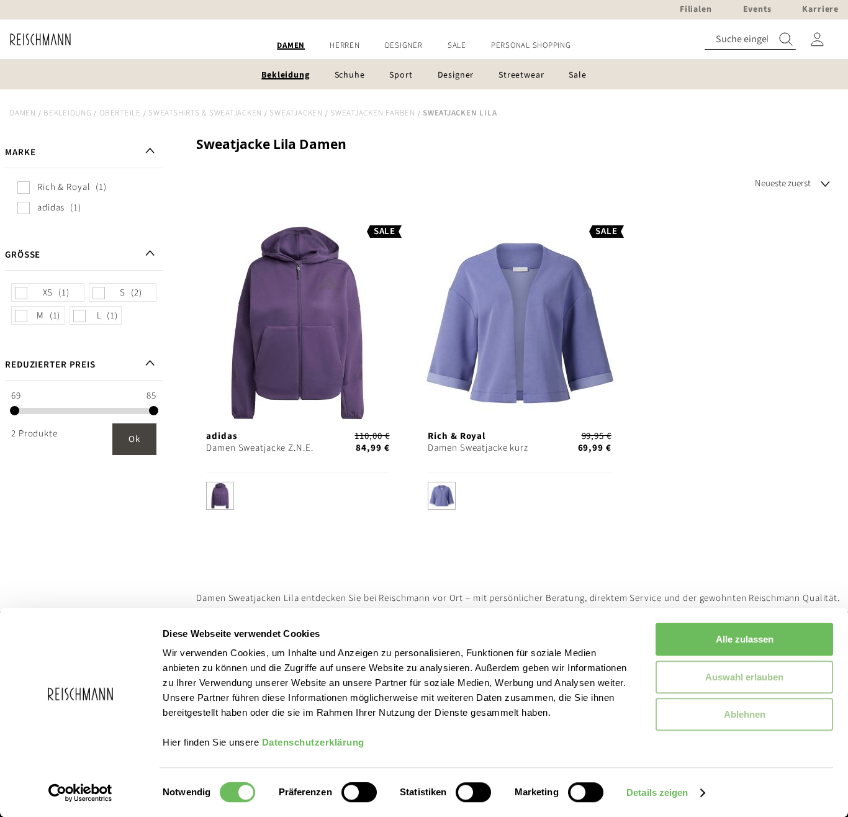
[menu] (424, 46)
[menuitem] (290, 46)
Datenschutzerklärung (313, 742)
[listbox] (297, 499)
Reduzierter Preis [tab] (50, 364)
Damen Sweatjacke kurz (478, 447)
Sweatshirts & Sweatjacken (205, 113)
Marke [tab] (20, 152)
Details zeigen (657, 792)
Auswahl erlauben (744, 677)
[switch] (359, 793)
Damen (22, 113)
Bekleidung (67, 113)
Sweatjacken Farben (372, 113)
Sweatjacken (295, 113)
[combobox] (750, 39)
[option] (220, 496)
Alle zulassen (745, 639)
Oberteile (120, 113)
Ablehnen (744, 714)
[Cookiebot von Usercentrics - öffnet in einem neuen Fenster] (80, 792)
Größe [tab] (22, 254)
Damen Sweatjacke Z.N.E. (259, 447)
